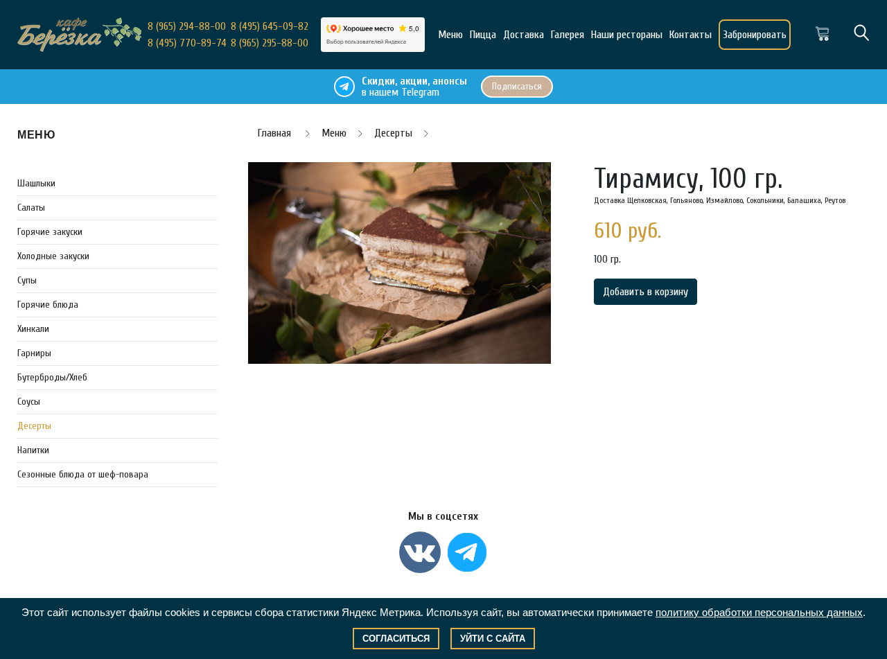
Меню (450, 34)
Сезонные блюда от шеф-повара (82, 474)
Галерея (567, 34)
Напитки (33, 450)
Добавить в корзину (645, 291)
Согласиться (396, 638)
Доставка (523, 34)
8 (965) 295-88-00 (269, 43)
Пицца (483, 34)
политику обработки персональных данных (759, 612)
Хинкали (33, 329)
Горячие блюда (47, 304)
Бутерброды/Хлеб (52, 377)
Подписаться (517, 86)
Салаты (31, 207)
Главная (276, 133)
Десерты (34, 426)
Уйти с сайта (492, 638)
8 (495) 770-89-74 (187, 43)
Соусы (28, 401)
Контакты (690, 34)
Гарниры (34, 353)
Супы (27, 280)
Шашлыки (36, 183)
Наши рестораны (626, 34)
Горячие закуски (49, 232)
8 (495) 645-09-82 (269, 26)
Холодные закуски (53, 256)
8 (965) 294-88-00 (187, 26)
